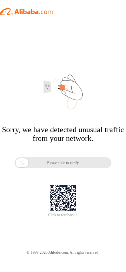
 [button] (22, 162)
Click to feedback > (63, 215)
